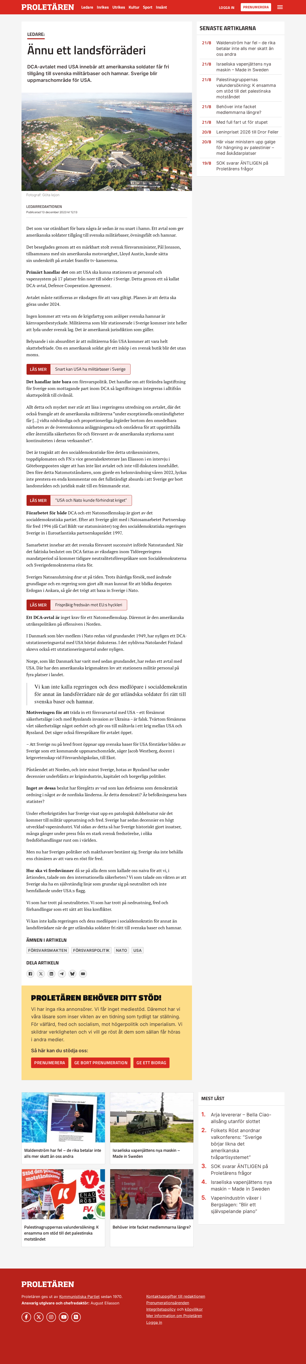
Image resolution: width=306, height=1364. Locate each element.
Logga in (227, 7)
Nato (121, 950)
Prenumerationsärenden (167, 1302)
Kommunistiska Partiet (79, 1296)
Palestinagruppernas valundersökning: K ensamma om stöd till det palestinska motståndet (61, 1233)
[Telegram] (62, 974)
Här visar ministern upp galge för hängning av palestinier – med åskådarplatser (245, 147)
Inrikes (103, 7)
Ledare (87, 7)
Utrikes (118, 7)
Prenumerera (256, 7)
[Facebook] (30, 974)
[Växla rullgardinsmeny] (280, 7)
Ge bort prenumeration (101, 1062)
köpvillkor (194, 1309)
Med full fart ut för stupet (242, 122)
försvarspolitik (91, 950)
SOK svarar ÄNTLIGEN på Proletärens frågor (239, 1170)
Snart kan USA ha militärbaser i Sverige (90, 369)
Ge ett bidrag (151, 1062)
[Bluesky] (72, 974)
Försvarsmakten (47, 950)
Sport (147, 7)
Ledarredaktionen (44, 206)
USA (137, 950)
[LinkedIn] (51, 974)
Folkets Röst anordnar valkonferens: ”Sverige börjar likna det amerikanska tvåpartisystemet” (236, 1144)
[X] (41, 974)
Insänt (161, 7)
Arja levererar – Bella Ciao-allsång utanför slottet (241, 1118)
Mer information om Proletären (174, 1315)
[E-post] (83, 974)
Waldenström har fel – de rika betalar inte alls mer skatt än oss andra (245, 48)
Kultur (134, 7)
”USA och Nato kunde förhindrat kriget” (91, 500)
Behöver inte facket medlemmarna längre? (152, 1227)
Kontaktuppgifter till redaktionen (175, 1296)
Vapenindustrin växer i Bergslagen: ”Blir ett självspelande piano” (236, 1204)
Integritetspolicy (161, 1309)
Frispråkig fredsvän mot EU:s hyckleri (88, 604)
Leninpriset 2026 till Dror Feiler (247, 131)
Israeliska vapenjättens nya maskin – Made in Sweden (146, 1153)
